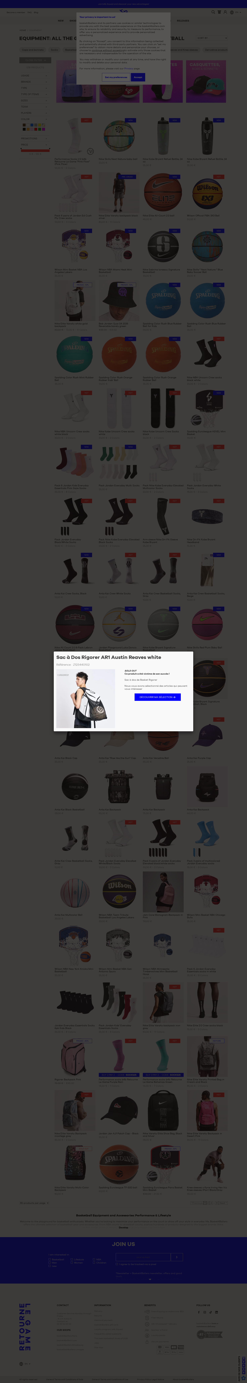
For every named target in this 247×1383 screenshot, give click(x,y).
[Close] (193, 652)
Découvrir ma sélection (156, 697)
